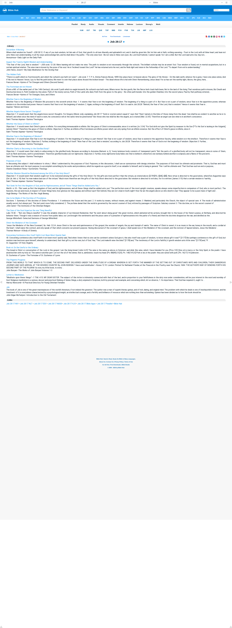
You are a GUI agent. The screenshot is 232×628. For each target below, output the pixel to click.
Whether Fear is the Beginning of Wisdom (23, 99)
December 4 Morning (15, 50)
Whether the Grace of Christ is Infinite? (22, 124)
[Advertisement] (116, 324)
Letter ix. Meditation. (15, 275)
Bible (8, 36)
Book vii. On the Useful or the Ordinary (22, 247)
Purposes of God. (13, 161)
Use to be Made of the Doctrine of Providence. (26, 198)
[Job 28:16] (3, 288)
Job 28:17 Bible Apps (86, 304)
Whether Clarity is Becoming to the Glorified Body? (27, 148)
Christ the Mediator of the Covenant (21, 223)
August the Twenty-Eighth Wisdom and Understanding (29, 62)
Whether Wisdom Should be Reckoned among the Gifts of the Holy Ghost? (38, 173)
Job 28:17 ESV (40, 304)
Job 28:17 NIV (12, 304)
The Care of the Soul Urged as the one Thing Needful (29, 210)
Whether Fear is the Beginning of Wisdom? (24, 136)
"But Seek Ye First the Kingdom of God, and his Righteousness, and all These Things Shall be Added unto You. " (53, 186)
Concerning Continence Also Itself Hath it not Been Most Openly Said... (36, 235)
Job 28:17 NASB (55, 304)
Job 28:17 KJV (69, 304)
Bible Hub (118, 304)
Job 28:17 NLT (26, 304)
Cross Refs (14, 36)
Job (8, 287)
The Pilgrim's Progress (15, 260)
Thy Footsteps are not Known (19, 87)
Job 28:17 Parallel (104, 304)
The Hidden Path (13, 74)
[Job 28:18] (229, 288)
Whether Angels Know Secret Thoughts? (23, 111)
